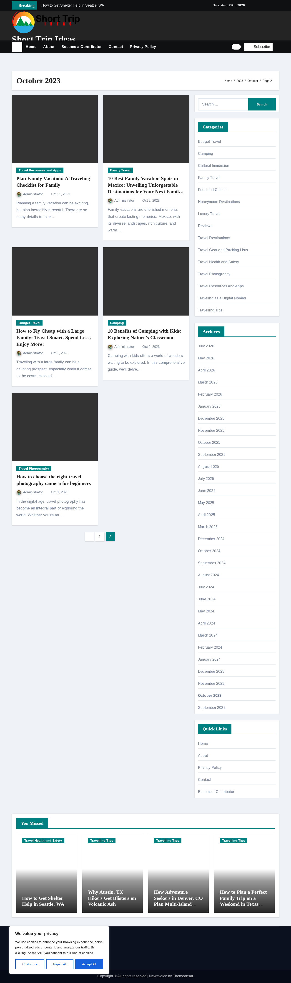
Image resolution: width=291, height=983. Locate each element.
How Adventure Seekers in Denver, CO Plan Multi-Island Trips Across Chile (178, 901)
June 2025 (207, 491)
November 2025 (211, 430)
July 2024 (206, 587)
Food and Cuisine (213, 190)
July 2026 (206, 346)
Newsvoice (158, 976)
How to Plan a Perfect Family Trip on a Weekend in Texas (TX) (243, 901)
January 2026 (209, 406)
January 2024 (209, 659)
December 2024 (211, 539)
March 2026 (208, 382)
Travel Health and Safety (218, 262)
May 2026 (206, 358)
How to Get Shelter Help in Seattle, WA (43, 901)
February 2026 (210, 394)
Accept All (89, 964)
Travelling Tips (210, 310)
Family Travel (120, 170)
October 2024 (209, 551)
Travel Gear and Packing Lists (223, 250)
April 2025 (206, 515)
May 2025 (206, 503)
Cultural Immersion (213, 166)
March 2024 (208, 635)
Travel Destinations (214, 238)
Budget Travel (29, 323)
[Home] (17, 47)
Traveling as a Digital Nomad (222, 298)
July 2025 (206, 479)
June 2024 (207, 599)
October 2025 (209, 442)
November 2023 (211, 683)
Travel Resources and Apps (40, 170)
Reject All (59, 964)
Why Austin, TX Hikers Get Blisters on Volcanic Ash (112, 898)
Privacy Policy (143, 47)
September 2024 (212, 563)
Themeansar (183, 976)
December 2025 (211, 418)
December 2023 (211, 671)
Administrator (33, 194)
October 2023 (209, 695)
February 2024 (210, 647)
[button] (277, 47)
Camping (117, 323)
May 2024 (206, 611)
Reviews (205, 226)
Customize (30, 964)
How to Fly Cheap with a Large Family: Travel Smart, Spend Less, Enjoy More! (53, 337)
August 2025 (208, 467)
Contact (116, 47)
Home (31, 47)
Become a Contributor (81, 47)
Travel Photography (34, 468)
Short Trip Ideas (44, 39)
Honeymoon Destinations (219, 202)
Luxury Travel (209, 214)
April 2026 (206, 370)
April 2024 (206, 623)
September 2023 (212, 708)
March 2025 (208, 527)
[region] (59, 950)
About (49, 47)
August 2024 (208, 575)
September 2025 (212, 454)
